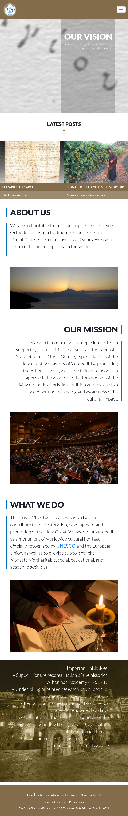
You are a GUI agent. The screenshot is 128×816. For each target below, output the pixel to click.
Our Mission (42, 794)
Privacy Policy (76, 801)
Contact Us (95, 794)
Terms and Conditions (55, 801)
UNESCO (66, 545)
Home (30, 794)
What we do (57, 794)
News (84, 794)
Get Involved (72, 794)
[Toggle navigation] (121, 9)
